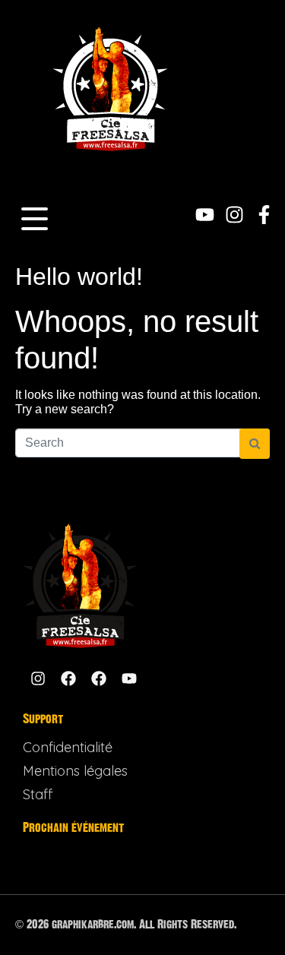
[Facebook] (68, 678)
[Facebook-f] (264, 214)
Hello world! (79, 276)
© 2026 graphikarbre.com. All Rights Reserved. (125, 924)
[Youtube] (204, 214)
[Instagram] (234, 214)
